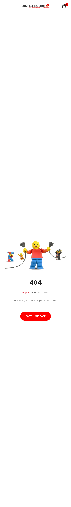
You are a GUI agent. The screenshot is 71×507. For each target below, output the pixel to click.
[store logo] (35, 6)
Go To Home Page (36, 316)
